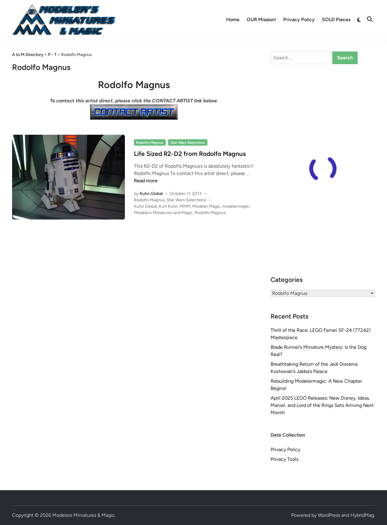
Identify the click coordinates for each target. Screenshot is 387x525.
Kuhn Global (151, 193)
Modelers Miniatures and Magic (163, 212)
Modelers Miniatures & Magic (83, 515)
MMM (185, 206)
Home (232, 19)
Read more (146, 180)
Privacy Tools (284, 459)
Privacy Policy (299, 19)
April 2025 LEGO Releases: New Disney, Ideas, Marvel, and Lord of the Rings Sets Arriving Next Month (322, 405)
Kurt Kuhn (168, 206)
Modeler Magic (206, 206)
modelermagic (235, 206)
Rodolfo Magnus (149, 142)
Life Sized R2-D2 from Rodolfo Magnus (190, 153)
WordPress (329, 515)
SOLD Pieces (336, 19)
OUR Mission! (261, 19)
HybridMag (362, 515)
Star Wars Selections (188, 142)
